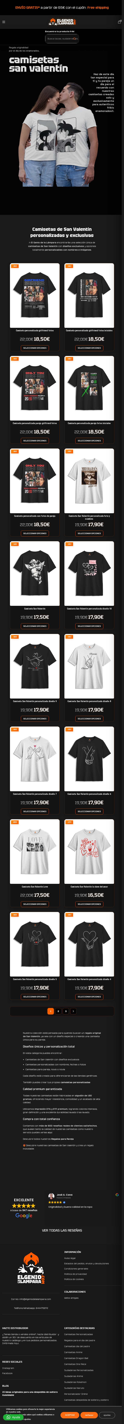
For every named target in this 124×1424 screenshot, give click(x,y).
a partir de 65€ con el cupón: (61, 7)
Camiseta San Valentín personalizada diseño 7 (35, 794)
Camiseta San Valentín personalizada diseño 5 (35, 979)
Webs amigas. (70, 1298)
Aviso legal (68, 1258)
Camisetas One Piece (74, 1364)
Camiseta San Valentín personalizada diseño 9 (35, 701)
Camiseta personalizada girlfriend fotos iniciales (89, 330)
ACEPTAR (70, 1415)
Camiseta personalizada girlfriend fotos (35, 330)
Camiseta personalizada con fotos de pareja (34, 516)
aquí (50, 1132)
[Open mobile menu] (4, 22)
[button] (13, 1417)
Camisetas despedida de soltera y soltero (85, 1400)
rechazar (89, 1415)
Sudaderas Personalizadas (77, 1370)
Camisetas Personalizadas (77, 1334)
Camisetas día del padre (76, 1346)
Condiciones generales (75, 1268)
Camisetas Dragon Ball (75, 1358)
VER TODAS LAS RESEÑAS (61, 1230)
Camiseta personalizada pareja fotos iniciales (89, 423)
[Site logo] (60, 21)
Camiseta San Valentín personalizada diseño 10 (89, 608)
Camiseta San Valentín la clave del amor (89, 886)
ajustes (27, 1419)
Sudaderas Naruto (73, 1388)
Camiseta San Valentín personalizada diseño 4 (89, 979)
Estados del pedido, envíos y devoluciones (85, 1263)
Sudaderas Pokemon (74, 1382)
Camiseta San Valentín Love (35, 886)
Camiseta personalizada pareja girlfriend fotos (35, 423)
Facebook (7, 1373)
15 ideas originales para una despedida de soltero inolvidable (30, 1393)
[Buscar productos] (73, 38)
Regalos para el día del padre (78, 1340)
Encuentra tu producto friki (58, 31)
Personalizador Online (75, 1394)
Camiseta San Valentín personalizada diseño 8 (89, 701)
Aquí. (16, 1343)
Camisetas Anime (72, 1352)
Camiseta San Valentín (34, 608)
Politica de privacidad (74, 1274)
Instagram (8, 1368)
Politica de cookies (73, 1279)
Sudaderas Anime (72, 1376)
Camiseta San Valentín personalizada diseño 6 (89, 794)
